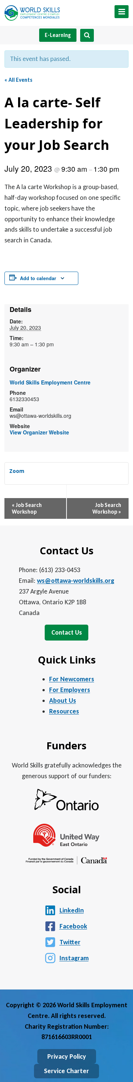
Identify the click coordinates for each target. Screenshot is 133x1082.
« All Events (18, 80)
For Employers (69, 690)
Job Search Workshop (27, 508)
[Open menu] (122, 11)
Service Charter (66, 1071)
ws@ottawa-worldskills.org (75, 581)
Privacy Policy (66, 1056)
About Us (62, 700)
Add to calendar (38, 278)
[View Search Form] (87, 35)
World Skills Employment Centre (50, 382)
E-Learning (58, 35)
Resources (64, 711)
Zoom (16, 470)
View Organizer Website (39, 432)
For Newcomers (71, 679)
